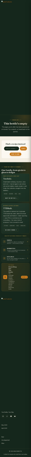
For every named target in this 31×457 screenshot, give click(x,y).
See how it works (10, 230)
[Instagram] (3, 416)
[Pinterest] (10, 416)
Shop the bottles (10, 198)
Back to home (15, 154)
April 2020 (4, 428)
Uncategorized (5, 440)
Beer (2, 437)
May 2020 (4, 425)
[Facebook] (7, 416)
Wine (2, 443)
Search (23, 148)
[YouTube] (14, 416)
